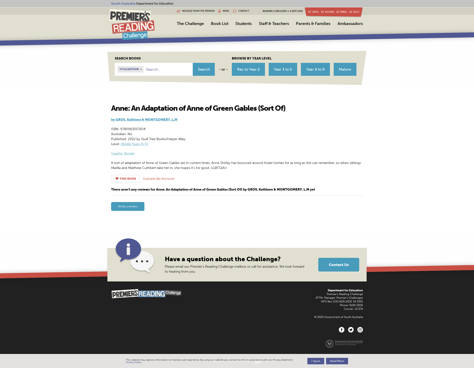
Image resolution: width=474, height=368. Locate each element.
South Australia (123, 3)
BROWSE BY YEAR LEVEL (252, 58)
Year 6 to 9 (315, 69)
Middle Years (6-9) (134, 144)
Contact (243, 11)
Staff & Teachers (274, 23)
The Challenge (190, 23)
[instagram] (360, 330)
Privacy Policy (133, 362)
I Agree (315, 361)
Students (243, 23)
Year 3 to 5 (283, 69)
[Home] (132, 24)
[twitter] (351, 330)
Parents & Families (313, 23)
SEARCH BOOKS (128, 58)
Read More (337, 361)
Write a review (127, 206)
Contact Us (339, 264)
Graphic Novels (122, 153)
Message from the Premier (198, 11)
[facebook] (341, 330)
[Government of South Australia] (344, 343)
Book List (219, 23)
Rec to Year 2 (248, 69)
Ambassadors (350, 23)
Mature (345, 69)
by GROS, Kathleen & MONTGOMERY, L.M (144, 120)
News (225, 11)
